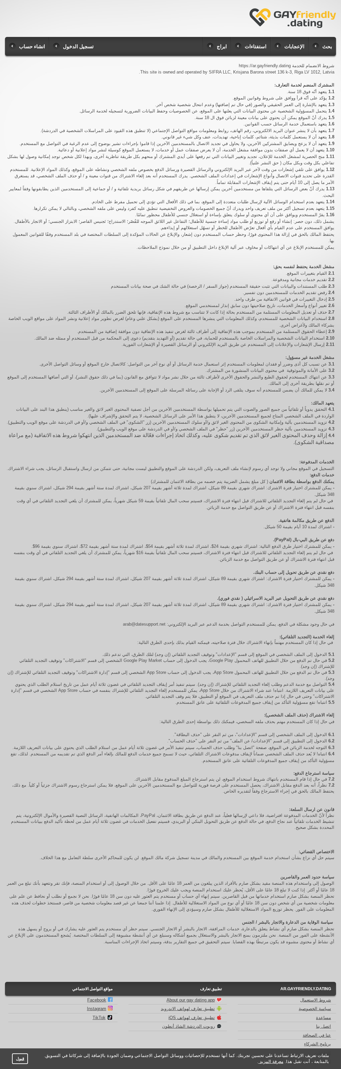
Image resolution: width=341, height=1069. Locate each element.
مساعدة (323, 1017)
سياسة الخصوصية (315, 1008)
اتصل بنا (323, 1026)
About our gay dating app (191, 999)
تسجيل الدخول (78, 46)
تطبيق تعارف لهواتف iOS (192, 1017)
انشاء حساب (32, 46)
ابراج (222, 46)
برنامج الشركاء (317, 1043)
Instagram (96, 1008)
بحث (327, 46)
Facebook (96, 999)
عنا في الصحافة (317, 1035)
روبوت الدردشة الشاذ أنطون (188, 1026)
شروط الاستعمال (315, 999)
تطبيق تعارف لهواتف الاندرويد (188, 1008)
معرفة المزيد (270, 1061)
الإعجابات (294, 46)
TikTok (99, 1017)
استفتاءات (255, 46)
